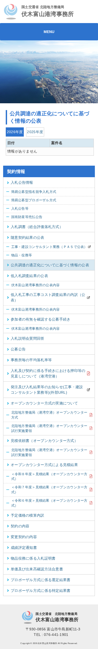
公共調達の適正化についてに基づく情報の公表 (50, 265)
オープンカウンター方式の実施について (44, 403)
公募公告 (18, 349)
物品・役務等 (19, 255)
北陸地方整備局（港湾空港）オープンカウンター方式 (47, 415)
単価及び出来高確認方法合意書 (37, 569)
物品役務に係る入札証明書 (33, 558)
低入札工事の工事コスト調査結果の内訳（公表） (48, 297)
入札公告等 (17, 208)
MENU (49, 32)
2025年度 (35, 132)
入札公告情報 (22, 182)
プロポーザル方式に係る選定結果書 (40, 580)
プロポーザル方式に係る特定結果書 (40, 590)
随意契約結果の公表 (27, 237)
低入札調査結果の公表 (29, 276)
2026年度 (15, 132)
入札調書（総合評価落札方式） (37, 227)
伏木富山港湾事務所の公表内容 (33, 285)
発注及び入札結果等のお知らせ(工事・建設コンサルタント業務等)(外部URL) (47, 389)
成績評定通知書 (24, 547)
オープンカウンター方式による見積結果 (44, 465)
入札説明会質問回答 (27, 338)
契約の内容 (20, 526)
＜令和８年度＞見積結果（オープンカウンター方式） (47, 476)
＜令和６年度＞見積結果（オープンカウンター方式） (47, 503)
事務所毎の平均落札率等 (31, 360)
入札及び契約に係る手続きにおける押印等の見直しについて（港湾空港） (48, 373)
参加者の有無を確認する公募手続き (40, 319)
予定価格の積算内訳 (27, 515)
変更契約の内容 (24, 537)
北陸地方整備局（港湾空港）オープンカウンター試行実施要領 (47, 428)
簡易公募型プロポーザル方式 (31, 200)
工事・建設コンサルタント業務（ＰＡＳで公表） (47, 247)
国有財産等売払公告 (24, 217)
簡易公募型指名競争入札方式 (31, 192)
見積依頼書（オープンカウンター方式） (44, 441)
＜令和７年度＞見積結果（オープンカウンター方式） (47, 489)
